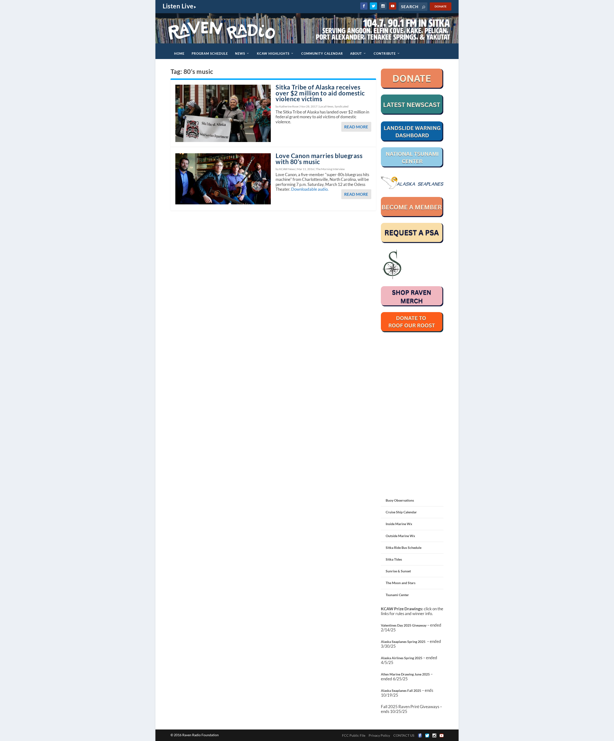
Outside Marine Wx (400, 536)
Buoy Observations (400, 500)
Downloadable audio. (310, 189)
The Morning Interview (330, 169)
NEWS (240, 53)
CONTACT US (403, 735)
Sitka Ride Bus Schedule (403, 547)
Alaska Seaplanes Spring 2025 (403, 642)
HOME (179, 53)
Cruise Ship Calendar (401, 512)
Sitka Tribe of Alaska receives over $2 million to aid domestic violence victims (320, 93)
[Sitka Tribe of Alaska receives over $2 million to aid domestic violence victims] (223, 113)
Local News (326, 106)
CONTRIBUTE (385, 53)
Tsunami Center (397, 595)
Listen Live (178, 6)
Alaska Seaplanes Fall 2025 (401, 690)
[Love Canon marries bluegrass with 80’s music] (223, 179)
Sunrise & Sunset (398, 571)
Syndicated (341, 106)
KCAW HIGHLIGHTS (273, 53)
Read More (356, 126)
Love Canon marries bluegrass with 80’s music (319, 159)
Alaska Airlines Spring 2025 (401, 658)
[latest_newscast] (412, 113)
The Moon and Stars (400, 583)
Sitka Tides (394, 559)
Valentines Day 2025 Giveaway (403, 625)
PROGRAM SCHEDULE (210, 53)
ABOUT (356, 53)
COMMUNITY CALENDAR (322, 53)
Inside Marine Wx (399, 524)
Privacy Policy (379, 735)
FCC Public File (353, 735)
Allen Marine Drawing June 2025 (405, 674)
